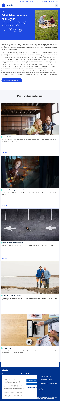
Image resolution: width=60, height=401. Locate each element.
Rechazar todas (33, 384)
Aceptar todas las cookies (33, 380)
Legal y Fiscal (6, 348)
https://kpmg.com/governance (47, 398)
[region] (19, 387)
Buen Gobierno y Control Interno (12, 242)
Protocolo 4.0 (6, 137)
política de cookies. (11, 396)
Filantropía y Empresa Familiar (12, 295)
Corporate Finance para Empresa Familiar (15, 190)
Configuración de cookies (33, 387)
